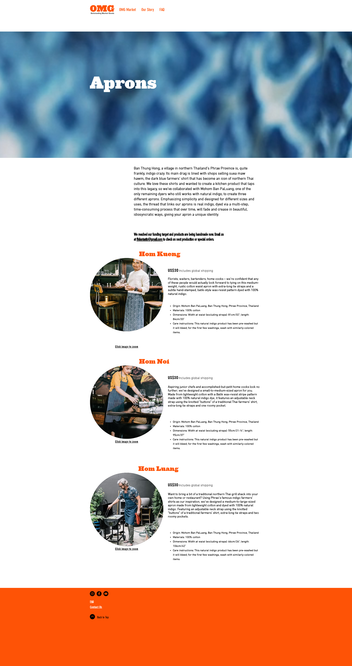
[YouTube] (105, 593)
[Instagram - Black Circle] (92, 593)
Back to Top (103, 617)
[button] (126, 294)
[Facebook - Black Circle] (99, 593)
